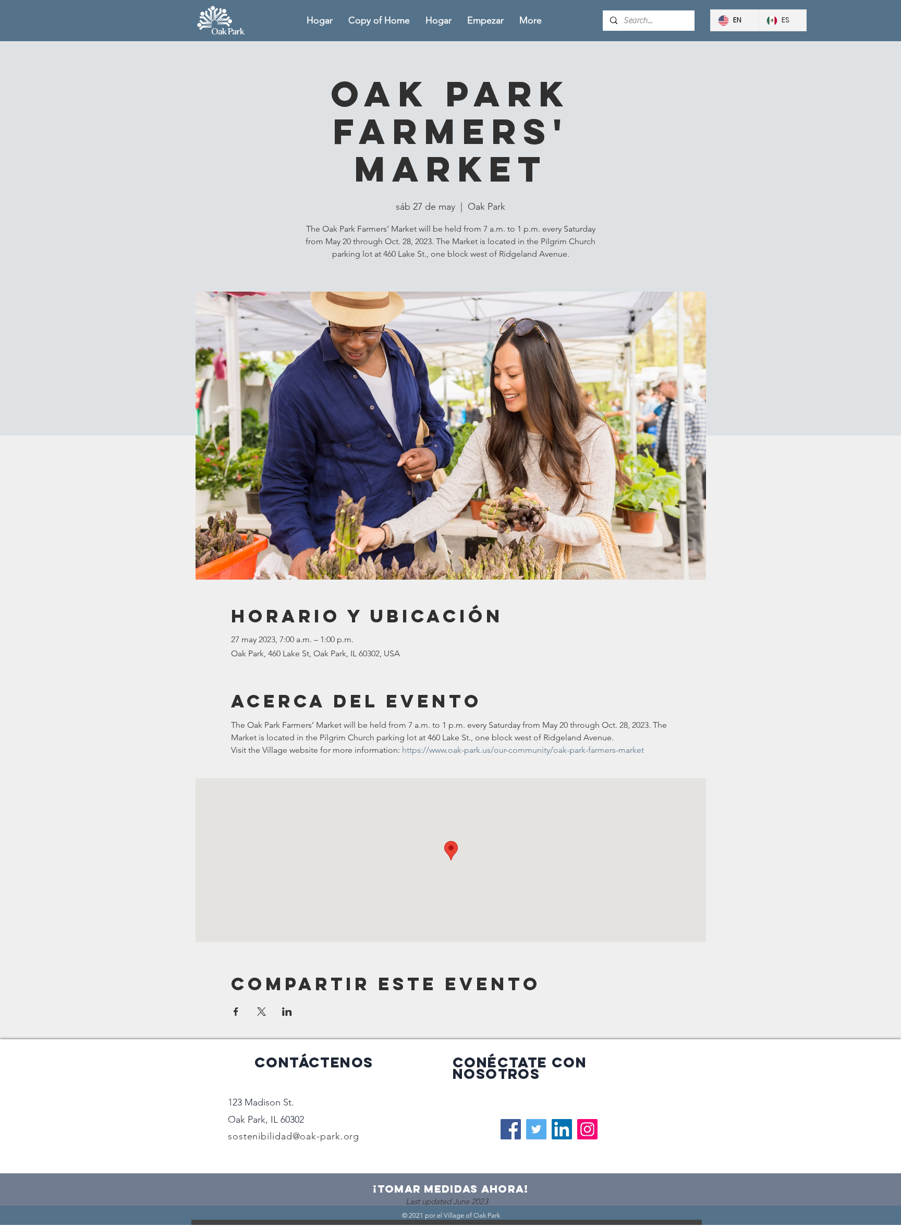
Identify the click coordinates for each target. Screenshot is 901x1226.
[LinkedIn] (562, 1129)
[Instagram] (587, 1129)
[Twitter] (536, 1129)
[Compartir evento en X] (261, 1011)
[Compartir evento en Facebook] (236, 1011)
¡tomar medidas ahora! (450, 1188)
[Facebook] (511, 1129)
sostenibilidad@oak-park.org (293, 1136)
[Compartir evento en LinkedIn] (287, 1011)
